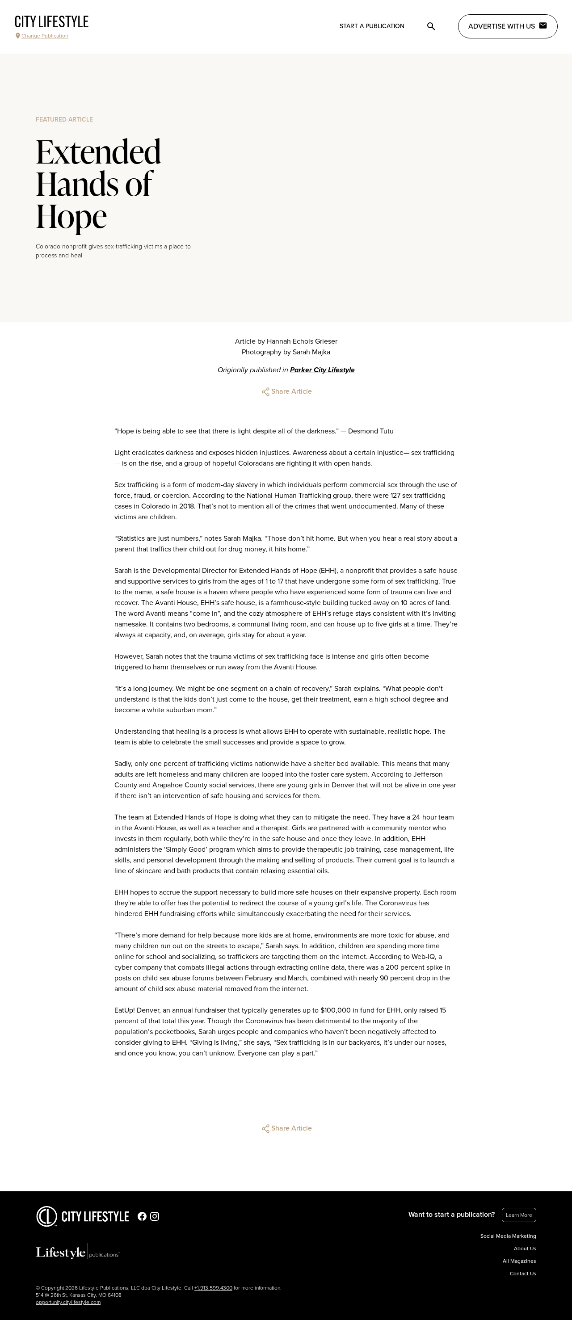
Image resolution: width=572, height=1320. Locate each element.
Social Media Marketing (508, 1236)
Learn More (519, 1215)
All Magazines (519, 1261)
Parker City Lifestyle (322, 370)
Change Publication (44, 36)
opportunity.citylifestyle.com (68, 1302)
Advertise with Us (501, 26)
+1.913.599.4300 (213, 1288)
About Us (525, 1248)
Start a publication (372, 26)
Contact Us (523, 1273)
